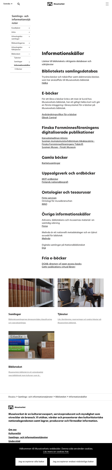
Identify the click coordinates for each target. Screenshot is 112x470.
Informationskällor (78, 397)
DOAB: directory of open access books (62, 264)
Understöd (14, 441)
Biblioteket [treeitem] (15, 54)
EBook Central (49, 118)
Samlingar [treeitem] (18, 62)
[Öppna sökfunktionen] (18, 4)
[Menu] (107, 4)
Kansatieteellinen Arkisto (55, 138)
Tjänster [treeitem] (17, 58)
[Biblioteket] (31, 345)
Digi (44, 248)
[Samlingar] (31, 292)
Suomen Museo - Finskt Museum (59, 147)
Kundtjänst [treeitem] (15, 28)
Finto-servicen (49, 198)
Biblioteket (15, 367)
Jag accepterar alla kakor (31, 462)
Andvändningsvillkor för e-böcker (59, 115)
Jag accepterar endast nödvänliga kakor (73, 462)
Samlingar (14, 314)
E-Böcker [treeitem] (18, 69)
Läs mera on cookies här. (56, 452)
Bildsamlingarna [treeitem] (18, 43)
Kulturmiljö (14, 434)
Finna (45, 226)
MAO (44, 204)
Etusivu (12, 397)
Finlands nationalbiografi (55, 182)
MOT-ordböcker (50, 179)
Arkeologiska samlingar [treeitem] (16, 38)
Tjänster (63, 314)
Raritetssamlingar (51, 163)
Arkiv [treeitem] (13, 32)
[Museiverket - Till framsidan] (56, 4)
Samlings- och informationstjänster (21, 19)
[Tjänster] (81, 292)
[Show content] (26, 27)
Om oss (12, 430)
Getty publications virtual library (58, 267)
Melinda (46, 239)
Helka (45, 83)
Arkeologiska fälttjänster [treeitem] (16, 49)
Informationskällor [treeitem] (22, 65)
